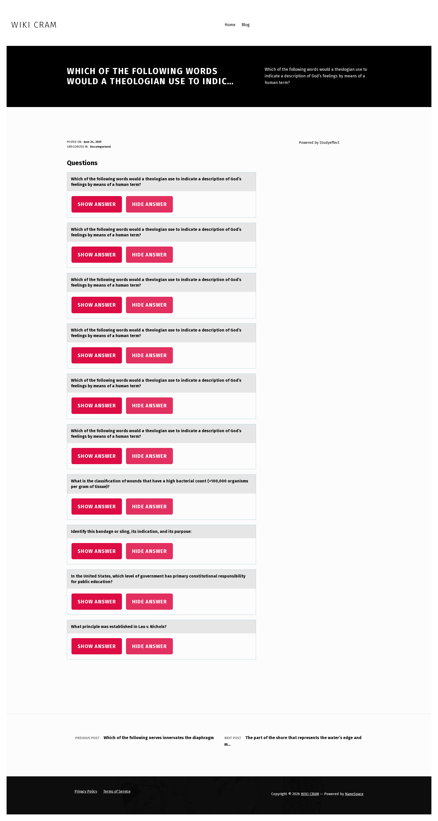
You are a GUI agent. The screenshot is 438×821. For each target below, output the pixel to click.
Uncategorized (100, 146)
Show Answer (97, 204)
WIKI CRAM (310, 794)
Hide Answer (149, 204)
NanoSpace (354, 794)
